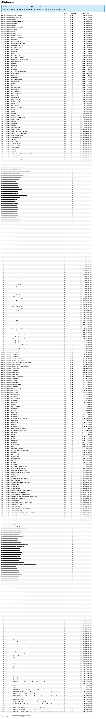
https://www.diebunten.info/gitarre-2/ (8, 250)
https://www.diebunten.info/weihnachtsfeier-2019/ (10, 224)
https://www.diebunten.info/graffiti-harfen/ (9, 677)
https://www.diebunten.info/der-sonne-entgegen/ (10, 147)
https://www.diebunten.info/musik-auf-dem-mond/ (11, 554)
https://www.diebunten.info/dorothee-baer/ (9, 442)
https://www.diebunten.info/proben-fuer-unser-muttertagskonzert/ (13, 492)
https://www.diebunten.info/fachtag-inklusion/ (10, 524)
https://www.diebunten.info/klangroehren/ (9, 242)
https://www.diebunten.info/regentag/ (8, 434)
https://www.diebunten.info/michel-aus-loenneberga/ (11, 87)
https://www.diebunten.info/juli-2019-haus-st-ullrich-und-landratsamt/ (14, 131)
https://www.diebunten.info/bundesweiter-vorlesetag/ (11, 542)
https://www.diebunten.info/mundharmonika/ (9, 238)
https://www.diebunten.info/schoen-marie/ (9, 282)
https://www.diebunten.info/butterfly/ (8, 103)
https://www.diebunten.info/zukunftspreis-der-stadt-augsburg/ (13, 57)
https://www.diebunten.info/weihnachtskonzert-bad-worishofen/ (13, 597)
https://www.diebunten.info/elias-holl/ (8, 566)
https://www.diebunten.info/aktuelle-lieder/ (9, 452)
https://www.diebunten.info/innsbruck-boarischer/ (10, 197)
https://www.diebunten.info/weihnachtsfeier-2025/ (10, 599)
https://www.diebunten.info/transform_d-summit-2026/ (11, 697)
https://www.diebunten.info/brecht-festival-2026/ (10, 621)
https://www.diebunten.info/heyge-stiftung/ (9, 651)
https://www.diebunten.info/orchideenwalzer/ (9, 314)
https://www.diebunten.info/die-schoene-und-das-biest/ (11, 107)
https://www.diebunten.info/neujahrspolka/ (9, 330)
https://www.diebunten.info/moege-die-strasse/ (10, 89)
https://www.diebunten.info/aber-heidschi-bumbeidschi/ (11, 189)
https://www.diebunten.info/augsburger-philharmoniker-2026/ (13, 605)
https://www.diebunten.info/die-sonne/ (8, 25)
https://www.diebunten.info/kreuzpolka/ (8, 476)
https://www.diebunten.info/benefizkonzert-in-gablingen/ (12, 510)
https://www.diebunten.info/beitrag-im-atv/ (9, 161)
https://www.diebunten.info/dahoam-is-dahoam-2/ (10, 372)
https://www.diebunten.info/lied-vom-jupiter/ (9, 49)
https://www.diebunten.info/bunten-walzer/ (9, 53)
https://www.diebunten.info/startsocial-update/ (10, 500)
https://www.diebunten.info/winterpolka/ (9, 324)
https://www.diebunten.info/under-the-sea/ (9, 304)
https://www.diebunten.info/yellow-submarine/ (10, 266)
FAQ (23, 716)
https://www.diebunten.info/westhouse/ (8, 705)
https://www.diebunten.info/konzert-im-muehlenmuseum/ (12, 536)
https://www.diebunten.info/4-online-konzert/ (10, 354)
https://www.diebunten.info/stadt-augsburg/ (9, 669)
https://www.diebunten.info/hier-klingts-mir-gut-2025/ (11, 581)
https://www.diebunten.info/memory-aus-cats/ (10, 105)
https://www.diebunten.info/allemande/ (8, 33)
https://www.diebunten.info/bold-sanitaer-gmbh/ (10, 655)
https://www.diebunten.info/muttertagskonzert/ (10, 394)
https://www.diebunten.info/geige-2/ (8, 248)
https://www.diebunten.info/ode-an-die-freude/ (10, 286)
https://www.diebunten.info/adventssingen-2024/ (10, 550)
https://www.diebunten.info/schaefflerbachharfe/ (10, 398)
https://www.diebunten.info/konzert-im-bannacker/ (11, 506)
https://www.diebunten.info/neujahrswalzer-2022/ (10, 458)
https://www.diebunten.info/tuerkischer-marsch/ (10, 77)
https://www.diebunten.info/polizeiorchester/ (9, 583)
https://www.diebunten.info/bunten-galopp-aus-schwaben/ (12, 37)
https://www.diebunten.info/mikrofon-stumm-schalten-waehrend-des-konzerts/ (16, 362)
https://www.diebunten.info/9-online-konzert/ (10, 400)
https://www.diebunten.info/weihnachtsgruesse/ (10, 326)
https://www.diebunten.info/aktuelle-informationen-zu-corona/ (13, 280)
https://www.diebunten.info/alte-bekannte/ (9, 396)
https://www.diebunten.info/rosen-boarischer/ (9, 254)
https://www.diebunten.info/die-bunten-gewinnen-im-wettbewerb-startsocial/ (15, 472)
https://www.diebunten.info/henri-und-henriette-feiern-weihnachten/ (14, 591)
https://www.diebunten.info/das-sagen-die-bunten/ (10, 169)
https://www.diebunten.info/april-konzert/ (9, 462)
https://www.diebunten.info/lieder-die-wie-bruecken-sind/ (12, 27)
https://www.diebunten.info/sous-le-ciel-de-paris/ (10, 145)
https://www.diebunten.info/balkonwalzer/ (9, 288)
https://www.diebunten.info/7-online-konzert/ (10, 378)
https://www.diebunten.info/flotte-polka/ (9, 63)
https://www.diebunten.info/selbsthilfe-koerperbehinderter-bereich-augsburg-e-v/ (16, 482)
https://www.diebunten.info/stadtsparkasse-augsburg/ (11, 671)
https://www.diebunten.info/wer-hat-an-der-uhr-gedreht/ (12, 41)
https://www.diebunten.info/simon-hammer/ (9, 220)
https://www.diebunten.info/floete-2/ (8, 246)
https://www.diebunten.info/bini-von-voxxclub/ (10, 350)
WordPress (25, 9)
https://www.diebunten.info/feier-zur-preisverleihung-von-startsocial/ (14, 514)
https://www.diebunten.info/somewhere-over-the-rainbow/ (12, 61)
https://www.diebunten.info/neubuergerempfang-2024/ (11, 526)
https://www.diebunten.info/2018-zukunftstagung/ (10, 99)
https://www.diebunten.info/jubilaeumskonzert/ (10, 569)
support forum (29, 716)
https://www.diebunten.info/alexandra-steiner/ (10, 368)
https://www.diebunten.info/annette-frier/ (9, 438)
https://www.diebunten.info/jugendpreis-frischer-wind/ (11, 15)
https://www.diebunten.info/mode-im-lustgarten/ (10, 657)
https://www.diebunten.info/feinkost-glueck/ (9, 639)
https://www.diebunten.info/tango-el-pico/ (9, 256)
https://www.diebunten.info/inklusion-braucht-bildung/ (11, 159)
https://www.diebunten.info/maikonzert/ (8, 424)
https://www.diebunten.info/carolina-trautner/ (9, 390)
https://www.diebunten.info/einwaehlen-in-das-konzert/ (11, 358)
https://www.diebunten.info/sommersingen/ (9, 579)
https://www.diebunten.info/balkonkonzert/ (9, 392)
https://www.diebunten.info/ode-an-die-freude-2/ (10, 294)
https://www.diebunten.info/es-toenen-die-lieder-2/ (11, 284)
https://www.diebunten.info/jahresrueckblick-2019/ (11, 270)
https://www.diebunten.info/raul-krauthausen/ (10, 420)
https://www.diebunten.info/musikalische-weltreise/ (11, 384)
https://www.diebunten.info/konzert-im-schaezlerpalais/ (11, 530)
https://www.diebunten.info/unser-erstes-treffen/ (10, 560)
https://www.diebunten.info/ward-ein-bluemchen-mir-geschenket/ (13, 71)
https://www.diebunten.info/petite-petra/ (8, 302)
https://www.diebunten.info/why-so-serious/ (9, 185)
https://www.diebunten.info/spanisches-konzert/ (10, 575)
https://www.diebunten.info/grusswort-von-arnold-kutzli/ (12, 402)
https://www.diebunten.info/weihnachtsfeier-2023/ (10, 522)
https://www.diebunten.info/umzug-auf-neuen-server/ (11, 312)
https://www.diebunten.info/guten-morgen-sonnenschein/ (12, 175)
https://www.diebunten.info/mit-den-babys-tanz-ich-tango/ (12, 546)
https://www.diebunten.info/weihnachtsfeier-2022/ (10, 488)
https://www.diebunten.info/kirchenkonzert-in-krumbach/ (12, 520)
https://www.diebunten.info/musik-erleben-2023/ (10, 516)
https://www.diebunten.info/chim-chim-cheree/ (10, 322)
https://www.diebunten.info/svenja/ (7, 222)
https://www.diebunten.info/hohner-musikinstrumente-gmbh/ (13, 653)
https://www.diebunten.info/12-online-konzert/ (10, 416)
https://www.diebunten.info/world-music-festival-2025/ (11, 573)
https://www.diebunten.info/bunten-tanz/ (9, 75)
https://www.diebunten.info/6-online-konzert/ (10, 370)
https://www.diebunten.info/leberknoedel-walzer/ (10, 474)
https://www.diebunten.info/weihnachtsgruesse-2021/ (11, 456)
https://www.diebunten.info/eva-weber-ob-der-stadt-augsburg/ (13, 348)
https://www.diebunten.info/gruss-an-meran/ (9, 39)
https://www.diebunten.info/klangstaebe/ (9, 244)
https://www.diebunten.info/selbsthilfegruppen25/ (10, 556)
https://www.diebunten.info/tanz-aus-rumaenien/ (10, 262)
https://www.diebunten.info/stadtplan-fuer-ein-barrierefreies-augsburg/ (14, 544)
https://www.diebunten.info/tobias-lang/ (8, 201)
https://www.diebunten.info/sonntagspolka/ (9, 320)
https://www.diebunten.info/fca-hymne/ (8, 181)
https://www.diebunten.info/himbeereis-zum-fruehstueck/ (12, 448)
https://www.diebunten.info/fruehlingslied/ (9, 69)
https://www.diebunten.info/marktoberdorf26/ (10, 679)
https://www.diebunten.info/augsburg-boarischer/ (10, 101)
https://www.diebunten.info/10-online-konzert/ (10, 408)
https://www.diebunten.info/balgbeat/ (8, 611)
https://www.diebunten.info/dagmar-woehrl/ (9, 432)
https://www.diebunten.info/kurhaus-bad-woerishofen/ (11, 552)
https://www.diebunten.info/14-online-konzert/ (10, 440)
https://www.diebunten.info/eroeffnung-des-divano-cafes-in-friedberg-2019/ (15, 171)
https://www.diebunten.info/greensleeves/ (9, 23)
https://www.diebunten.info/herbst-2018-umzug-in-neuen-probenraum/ (14, 133)
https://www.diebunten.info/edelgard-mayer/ (9, 203)
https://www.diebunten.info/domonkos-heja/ (9, 352)
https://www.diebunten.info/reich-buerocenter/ (10, 647)
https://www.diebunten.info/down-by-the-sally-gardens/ (11, 79)
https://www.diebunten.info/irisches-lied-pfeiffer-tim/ (11, 177)
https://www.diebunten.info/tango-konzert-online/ (10, 380)
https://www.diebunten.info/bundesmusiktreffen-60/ (11, 532)
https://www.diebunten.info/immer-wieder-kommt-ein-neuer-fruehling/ (14, 59)
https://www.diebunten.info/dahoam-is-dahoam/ (10, 179)
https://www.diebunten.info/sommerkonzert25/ (10, 571)
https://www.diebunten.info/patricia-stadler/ (9, 214)
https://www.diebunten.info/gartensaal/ (8, 113)
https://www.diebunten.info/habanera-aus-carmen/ (10, 119)
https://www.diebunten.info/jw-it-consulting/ (9, 661)
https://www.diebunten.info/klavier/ (8, 252)
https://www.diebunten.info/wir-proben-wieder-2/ (10, 444)
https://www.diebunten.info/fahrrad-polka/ (9, 258)
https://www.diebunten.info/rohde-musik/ (9, 667)
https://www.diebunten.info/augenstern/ (8, 292)
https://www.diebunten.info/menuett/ (8, 31)
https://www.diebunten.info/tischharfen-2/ (9, 230)
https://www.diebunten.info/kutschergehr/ (9, 649)
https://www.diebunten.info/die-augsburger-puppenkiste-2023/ (13, 498)
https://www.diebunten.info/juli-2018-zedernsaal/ (10, 129)
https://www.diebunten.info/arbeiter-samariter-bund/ (11, 643)
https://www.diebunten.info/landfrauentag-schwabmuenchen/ (13, 619)
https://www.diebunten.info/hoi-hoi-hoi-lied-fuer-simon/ (12, 35)
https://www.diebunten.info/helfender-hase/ (9, 95)
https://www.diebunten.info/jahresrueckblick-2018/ (11, 137)
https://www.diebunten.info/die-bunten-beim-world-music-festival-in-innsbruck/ (16, 153)
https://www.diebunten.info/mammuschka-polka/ (10, 127)
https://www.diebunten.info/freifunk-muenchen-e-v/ (11, 663)
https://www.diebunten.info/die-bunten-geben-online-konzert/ (13, 338)
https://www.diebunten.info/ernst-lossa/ (8, 587)
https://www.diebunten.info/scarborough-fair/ (10, 464)
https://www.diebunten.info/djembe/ (8, 234)
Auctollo (63, 9)
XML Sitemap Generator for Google (51, 9)
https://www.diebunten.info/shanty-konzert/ (9, 538)
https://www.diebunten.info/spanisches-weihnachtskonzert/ (12, 595)
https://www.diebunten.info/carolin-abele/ (9, 205)
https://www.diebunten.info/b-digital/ (8, 436)
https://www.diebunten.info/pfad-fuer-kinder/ (10, 165)
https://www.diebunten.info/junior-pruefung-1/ (10, 310)
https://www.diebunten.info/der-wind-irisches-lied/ (10, 260)
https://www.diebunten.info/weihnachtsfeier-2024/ (10, 548)
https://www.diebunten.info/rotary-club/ (8, 673)
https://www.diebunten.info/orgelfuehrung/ (9, 577)
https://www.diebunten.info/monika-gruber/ (9, 412)
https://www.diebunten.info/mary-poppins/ (9, 123)
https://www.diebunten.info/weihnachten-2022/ (10, 486)
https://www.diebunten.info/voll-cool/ (8, 83)
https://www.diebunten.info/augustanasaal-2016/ (10, 55)
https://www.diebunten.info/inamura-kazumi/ (9, 382)
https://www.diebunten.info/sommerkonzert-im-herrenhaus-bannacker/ (14, 470)
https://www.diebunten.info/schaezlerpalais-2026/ (10, 687)
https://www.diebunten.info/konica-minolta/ (9, 637)
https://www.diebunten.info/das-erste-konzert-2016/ (11, 17)
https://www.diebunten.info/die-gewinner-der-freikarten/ (12, 504)
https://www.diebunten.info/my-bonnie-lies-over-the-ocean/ (12, 45)
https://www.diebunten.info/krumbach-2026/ (9, 607)
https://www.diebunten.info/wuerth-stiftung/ (9, 631)
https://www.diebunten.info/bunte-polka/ (9, 19)
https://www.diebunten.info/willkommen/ (9, 29)
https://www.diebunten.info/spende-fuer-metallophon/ (11, 276)
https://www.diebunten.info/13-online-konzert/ (10, 426)
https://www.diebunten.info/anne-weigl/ (8, 216)
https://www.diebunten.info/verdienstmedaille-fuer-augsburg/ (13, 613)
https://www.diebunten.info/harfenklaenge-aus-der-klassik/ (12, 603)
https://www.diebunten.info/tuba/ (7, 617)
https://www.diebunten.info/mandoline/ (8, 623)
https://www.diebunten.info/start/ (7, 446)
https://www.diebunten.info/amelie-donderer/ (9, 207)
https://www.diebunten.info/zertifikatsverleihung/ (10, 627)
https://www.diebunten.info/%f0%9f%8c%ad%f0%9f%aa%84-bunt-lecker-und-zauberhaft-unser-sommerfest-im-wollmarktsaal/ (25, 709)
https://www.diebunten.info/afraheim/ (8, 685)
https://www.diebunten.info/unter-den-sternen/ (10, 81)
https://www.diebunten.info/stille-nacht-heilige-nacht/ (11, 328)
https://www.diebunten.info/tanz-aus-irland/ (9, 191)
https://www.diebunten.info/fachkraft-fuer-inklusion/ (11, 388)
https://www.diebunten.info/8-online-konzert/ (10, 386)
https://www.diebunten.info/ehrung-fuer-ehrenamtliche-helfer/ (13, 117)
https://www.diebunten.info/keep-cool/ (8, 151)
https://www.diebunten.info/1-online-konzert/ (10, 336)
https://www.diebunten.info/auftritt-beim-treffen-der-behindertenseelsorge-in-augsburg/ (18, 512)
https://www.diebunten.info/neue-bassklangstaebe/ (10, 272)
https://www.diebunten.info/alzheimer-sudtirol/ (10, 534)
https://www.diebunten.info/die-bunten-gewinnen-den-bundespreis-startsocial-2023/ (17, 508)
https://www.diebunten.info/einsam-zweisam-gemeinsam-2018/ (13, 135)
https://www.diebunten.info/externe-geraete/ (9, 374)
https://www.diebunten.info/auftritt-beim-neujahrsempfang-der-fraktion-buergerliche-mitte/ (18, 564)
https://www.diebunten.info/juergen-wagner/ (9, 193)
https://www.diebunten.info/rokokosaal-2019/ (10, 157)
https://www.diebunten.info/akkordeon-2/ (9, 240)
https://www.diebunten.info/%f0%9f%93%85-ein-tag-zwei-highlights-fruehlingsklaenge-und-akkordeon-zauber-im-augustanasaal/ (26, 681)
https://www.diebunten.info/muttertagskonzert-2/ (10, 422)
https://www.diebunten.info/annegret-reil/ (9, 210)
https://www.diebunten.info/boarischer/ (8, 85)
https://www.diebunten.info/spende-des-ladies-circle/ (11, 300)
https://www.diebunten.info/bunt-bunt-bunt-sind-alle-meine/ (12, 21)
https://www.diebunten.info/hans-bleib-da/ (9, 65)
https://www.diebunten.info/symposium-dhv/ (9, 683)
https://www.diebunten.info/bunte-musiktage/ (9, 540)
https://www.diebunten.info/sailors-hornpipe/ (9, 141)
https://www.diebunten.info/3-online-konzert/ (10, 342)
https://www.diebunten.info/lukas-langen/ (9, 212)
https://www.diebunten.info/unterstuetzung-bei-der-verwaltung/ (13, 167)
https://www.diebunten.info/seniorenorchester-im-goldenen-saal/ (13, 468)
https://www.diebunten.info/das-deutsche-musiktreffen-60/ (12, 228)
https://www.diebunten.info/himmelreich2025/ (10, 601)
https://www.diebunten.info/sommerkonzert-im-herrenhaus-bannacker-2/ (15, 518)
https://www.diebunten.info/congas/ (8, 232)
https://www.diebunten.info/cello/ (7, 625)
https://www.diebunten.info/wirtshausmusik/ (9, 585)
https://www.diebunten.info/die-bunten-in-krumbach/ (11, 306)
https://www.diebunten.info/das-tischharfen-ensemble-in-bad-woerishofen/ (15, 589)
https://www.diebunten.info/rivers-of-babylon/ (10, 187)
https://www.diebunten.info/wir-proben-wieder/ (10, 316)
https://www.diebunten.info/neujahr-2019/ (9, 139)
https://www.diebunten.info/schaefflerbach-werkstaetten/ (12, 665)
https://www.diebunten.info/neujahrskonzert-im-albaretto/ (12, 615)
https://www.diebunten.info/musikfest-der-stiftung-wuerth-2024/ (13, 528)
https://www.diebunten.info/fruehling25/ (9, 568)
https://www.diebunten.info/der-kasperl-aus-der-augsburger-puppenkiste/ (15, 366)
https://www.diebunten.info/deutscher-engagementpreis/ (12, 93)
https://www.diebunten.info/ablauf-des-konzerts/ (10, 364)
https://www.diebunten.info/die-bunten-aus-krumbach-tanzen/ (13, 428)
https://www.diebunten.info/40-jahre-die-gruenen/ (10, 484)
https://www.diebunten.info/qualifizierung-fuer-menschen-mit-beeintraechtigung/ (16, 334)
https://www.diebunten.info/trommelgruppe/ (9, 318)
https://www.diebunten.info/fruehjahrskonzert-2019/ (11, 155)
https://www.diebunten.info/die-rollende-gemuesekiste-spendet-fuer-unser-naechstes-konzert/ (19, 496)
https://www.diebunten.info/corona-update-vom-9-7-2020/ (12, 308)
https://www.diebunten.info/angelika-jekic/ (9, 199)
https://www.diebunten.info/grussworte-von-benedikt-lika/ (12, 268)
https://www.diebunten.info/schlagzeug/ (8, 236)
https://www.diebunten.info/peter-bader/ (8, 404)
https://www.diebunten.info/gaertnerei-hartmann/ (10, 635)
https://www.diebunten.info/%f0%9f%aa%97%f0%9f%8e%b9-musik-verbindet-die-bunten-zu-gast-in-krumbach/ (23, 707)
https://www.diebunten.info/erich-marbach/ (9, 209)
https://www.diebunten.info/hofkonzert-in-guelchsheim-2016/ (13, 43)
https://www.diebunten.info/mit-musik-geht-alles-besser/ (12, 278)
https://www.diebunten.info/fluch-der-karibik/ (10, 51)
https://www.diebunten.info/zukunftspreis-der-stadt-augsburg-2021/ (14, 466)
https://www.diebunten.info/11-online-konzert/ (10, 414)
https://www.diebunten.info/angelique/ (8, 109)
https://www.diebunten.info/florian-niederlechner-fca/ (11, 346)
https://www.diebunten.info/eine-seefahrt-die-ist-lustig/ (11, 47)
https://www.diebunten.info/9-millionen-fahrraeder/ (11, 143)
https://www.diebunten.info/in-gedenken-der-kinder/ (11, 558)
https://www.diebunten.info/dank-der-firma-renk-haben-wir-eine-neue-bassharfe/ (16, 490)
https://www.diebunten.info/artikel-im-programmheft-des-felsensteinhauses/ (15, 494)
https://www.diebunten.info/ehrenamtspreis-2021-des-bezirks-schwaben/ (15, 450)
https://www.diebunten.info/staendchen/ (8, 67)
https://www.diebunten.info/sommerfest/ (8, 149)
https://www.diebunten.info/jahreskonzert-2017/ (10, 73)
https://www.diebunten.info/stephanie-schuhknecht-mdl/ (12, 376)
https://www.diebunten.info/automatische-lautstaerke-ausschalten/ (13, 430)
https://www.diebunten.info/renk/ (7, 645)
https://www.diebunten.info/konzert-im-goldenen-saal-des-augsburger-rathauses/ (16, 502)
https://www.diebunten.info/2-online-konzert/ (10, 340)
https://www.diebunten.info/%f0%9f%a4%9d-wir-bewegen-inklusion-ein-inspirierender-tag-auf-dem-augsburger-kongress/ (24, 689)
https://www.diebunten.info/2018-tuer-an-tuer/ (10, 97)
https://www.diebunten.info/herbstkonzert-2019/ (10, 173)
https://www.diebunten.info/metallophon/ (9, 274)
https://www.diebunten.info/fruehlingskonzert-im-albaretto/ (12, 562)
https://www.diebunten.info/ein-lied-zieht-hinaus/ (10, 296)
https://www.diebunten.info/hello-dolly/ (8, 121)
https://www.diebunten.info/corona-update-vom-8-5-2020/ (12, 298)
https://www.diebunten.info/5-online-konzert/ (10, 356)
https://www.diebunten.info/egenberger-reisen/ (10, 633)
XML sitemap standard (36, 6)
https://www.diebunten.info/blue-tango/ (8, 460)
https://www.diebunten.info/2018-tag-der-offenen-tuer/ (11, 115)
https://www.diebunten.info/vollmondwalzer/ (9, 264)
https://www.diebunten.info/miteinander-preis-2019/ (11, 163)
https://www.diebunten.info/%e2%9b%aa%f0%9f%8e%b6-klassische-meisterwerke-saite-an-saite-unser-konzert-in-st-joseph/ (25, 701)
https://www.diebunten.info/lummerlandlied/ (9, 183)
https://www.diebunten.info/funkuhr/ (8, 629)
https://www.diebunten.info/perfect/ (8, 111)
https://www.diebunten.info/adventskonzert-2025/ (10, 593)
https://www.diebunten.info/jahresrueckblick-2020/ (11, 332)
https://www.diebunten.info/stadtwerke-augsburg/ (10, 675)
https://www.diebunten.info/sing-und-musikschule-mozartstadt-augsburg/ (15, 641)
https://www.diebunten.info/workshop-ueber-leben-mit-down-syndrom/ (15, 478)
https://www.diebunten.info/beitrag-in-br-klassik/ (10, 480)
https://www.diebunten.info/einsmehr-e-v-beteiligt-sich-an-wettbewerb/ (14, 418)
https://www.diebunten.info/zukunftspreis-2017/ (10, 91)
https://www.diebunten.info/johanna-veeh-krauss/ (10, 406)
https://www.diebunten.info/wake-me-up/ (9, 290)
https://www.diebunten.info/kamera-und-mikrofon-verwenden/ (13, 360)
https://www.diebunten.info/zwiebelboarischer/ (10, 454)
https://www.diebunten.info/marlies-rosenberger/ (10, 218)
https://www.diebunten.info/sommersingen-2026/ (10, 609)
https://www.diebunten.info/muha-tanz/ (8, 125)
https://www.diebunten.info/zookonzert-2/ (9, 410)
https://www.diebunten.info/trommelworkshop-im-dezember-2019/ (14, 195)
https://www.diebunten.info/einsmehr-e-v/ (9, 659)
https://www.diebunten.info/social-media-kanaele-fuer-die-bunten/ (13, 344)
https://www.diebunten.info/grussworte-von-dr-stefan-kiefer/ (12, 226)
